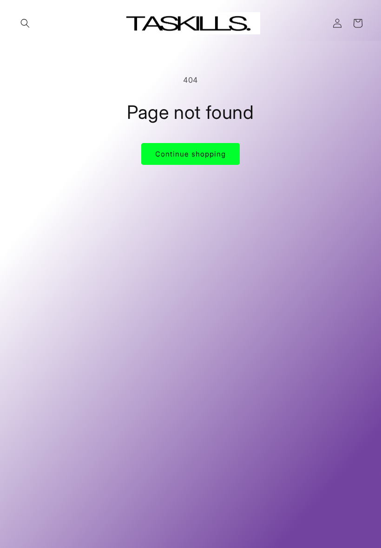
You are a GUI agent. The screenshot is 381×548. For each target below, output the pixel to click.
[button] (25, 23)
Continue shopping (190, 154)
